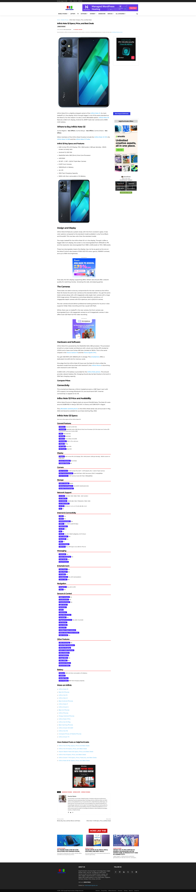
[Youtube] (136, 872)
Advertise (98, 890)
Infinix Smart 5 (63, 707)
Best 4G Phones (64, 710)
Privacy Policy (104, 890)
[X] (123, 29)
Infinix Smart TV (64, 737)
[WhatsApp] (130, 29)
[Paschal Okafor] (62, 804)
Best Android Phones (66, 701)
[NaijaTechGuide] (69, 7)
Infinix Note (76, 792)
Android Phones (67, 792)
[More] (137, 29)
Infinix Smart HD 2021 (66, 728)
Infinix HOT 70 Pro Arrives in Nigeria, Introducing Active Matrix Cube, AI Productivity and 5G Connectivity (125, 852)
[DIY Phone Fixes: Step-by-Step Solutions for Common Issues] (70, 840)
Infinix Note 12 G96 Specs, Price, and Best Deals (98, 820)
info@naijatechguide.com (91, 885)
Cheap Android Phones (66, 716)
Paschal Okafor (78, 29)
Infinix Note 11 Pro (64, 719)
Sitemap (125, 890)
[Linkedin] (133, 29)
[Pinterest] (126, 29)
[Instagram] (119, 872)
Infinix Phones (63, 713)
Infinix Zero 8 (63, 698)
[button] (137, 14)
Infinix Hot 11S (63, 731)
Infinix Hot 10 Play (65, 722)
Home (58, 19)
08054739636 (87, 882)
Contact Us (136, 890)
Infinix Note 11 (63, 704)
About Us (131, 890)
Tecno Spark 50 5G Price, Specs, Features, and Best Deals (96, 850)
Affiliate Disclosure (112, 890)
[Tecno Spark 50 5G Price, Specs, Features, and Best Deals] (98, 840)
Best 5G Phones (64, 692)
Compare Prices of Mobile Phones (70, 734)
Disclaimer (120, 890)
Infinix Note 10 (63, 689)
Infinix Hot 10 (63, 695)
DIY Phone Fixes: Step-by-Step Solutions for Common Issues (68, 850)
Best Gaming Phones (66, 725)
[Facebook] (119, 29)
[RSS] (128, 872)
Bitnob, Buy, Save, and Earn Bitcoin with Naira (68, 820)
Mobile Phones (64, 19)
